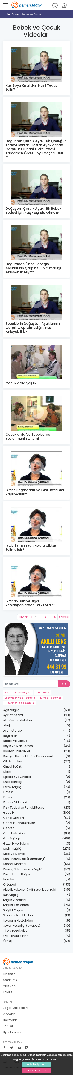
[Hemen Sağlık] (18, 961)
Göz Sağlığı (11, 838)
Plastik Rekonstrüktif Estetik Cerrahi (29, 889)
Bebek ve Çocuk (31, 14)
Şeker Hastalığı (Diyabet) (21, 925)
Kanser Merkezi (14, 864)
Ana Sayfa (13, 14)
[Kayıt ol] (64, 7)
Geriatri (8, 828)
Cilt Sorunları (12, 761)
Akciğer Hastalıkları (17, 720)
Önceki (23, 617)
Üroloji (7, 941)
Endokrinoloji (12, 782)
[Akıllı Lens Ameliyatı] (36, 649)
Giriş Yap (9, 986)
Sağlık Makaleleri (15, 1008)
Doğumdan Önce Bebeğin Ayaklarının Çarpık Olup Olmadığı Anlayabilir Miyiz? (33, 268)
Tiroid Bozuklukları (16, 930)
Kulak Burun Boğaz (16, 874)
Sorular (8, 1026)
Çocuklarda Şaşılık (21, 383)
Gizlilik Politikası (36, 1070)
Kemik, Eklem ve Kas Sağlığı (23, 869)
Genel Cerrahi (13, 818)
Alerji (6, 725)
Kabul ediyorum (36, 1064)
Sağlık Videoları (14, 900)
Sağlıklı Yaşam (13, 910)
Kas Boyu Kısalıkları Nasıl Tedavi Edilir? (32, 87)
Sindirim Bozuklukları (18, 915)
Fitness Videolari (15, 802)
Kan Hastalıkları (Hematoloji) (24, 859)
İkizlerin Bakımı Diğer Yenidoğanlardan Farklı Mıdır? (30, 603)
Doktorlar (10, 1020)
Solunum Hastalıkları (18, 920)
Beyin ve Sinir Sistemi (18, 746)
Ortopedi (9, 884)
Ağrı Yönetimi (13, 715)
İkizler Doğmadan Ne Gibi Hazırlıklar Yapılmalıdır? (35, 492)
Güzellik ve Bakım (16, 843)
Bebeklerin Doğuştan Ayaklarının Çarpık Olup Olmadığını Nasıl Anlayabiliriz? (33, 327)
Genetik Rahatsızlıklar (19, 823)
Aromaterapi (12, 730)
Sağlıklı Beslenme (16, 905)
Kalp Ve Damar (14, 854)
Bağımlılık (10, 736)
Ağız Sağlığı (11, 710)
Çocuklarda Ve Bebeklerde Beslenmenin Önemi (28, 436)
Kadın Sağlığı (12, 848)
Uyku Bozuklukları (15, 936)
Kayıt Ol (8, 992)
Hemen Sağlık (26, 4)
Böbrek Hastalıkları (17, 751)
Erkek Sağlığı (12, 787)
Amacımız (10, 980)
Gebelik (8, 812)
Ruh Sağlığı (11, 895)
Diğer (7, 771)
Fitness (8, 792)
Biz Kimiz (9, 974)
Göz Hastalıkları (14, 833)
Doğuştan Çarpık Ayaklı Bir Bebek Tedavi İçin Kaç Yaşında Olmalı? (33, 210)
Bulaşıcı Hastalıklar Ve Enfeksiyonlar (29, 756)
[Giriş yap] (55, 7)
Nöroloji (8, 879)
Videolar (9, 1014)
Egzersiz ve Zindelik (17, 777)
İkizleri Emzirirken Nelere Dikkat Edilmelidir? (31, 547)
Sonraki (64, 617)
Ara (64, 684)
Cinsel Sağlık (12, 766)
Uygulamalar (12, 1032)
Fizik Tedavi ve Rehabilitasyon (24, 807)
